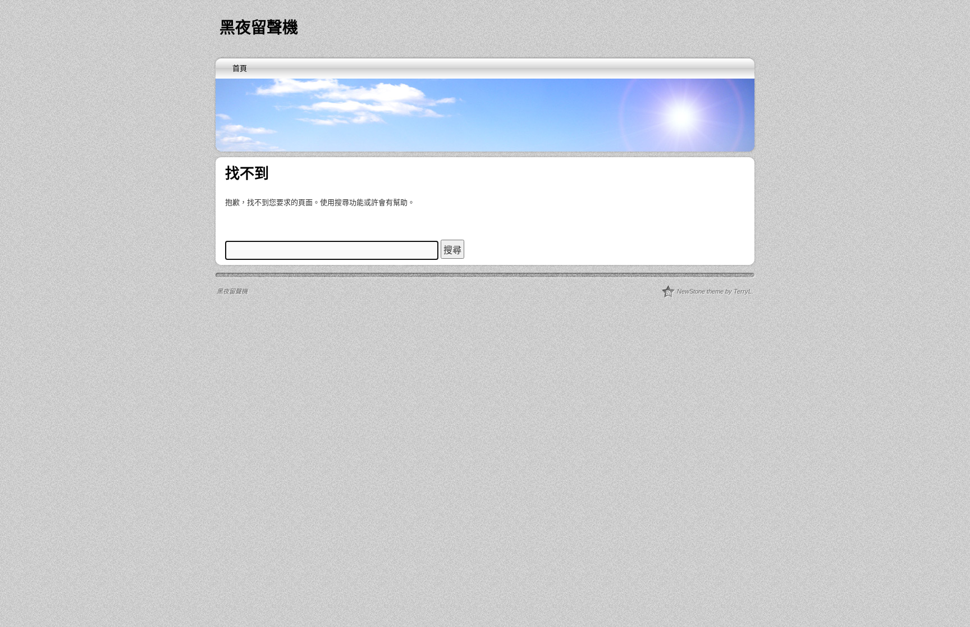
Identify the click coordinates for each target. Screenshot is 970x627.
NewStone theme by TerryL (714, 291)
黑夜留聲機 (258, 27)
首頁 (239, 68)
